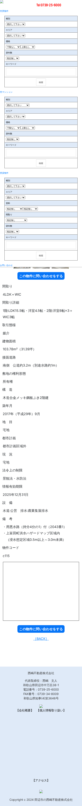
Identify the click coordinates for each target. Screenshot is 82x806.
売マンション (6, 92)
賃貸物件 (4, 173)
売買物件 (4, 11)
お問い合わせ (6, 265)
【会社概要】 (25, 710)
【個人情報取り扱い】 (51, 710)
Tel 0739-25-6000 (48, 5)
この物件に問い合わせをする (41, 276)
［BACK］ (41, 639)
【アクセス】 (41, 780)
